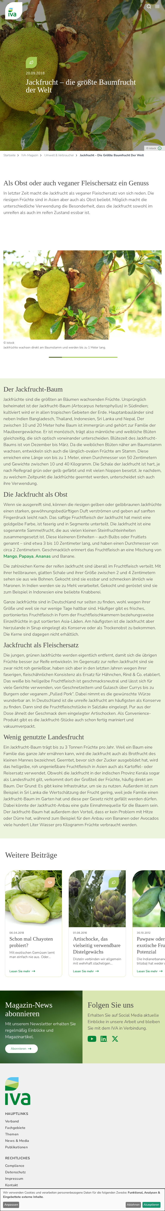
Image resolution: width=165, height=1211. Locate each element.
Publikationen (16, 1147)
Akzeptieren (151, 1205)
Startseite (9, 155)
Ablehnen (133, 1205)
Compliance (14, 1165)
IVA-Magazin (29, 155)
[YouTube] (92, 1039)
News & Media (17, 1140)
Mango (10, 556)
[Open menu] (157, 6)
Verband (12, 1121)
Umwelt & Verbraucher (59, 155)
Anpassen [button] (11, 1205)
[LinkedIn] (104, 1039)
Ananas (43, 556)
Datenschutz (15, 1172)
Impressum (14, 1178)
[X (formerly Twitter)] (115, 1039)
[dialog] (82, 1200)
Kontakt (11, 1185)
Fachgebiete (15, 1127)
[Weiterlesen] (33, 898)
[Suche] (148, 6)
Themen (11, 1134)
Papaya (26, 556)
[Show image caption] (160, 148)
